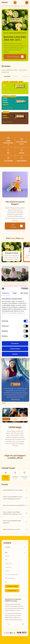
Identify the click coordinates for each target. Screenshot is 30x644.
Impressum (8, 567)
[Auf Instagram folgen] (7, 633)
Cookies (7, 571)
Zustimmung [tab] (5, 293)
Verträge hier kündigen (12, 586)
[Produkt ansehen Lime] (26, 91)
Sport (23, 419)
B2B (6, 582)
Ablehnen (15, 354)
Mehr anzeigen (15, 399)
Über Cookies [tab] (24, 293)
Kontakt (7, 556)
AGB (6, 560)
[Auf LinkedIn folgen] (15, 633)
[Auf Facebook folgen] (5, 633)
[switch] (26, 326)
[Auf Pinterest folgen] (9, 633)
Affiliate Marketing (10, 578)
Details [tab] (15, 293)
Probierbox (25, 76)
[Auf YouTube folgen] (11, 633)
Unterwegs (6, 419)
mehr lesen (15, 220)
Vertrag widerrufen (12, 590)
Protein (15, 76)
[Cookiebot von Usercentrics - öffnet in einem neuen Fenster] (21, 288)
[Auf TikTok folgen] (13, 633)
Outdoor (15, 419)
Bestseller (7, 76)
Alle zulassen (15, 343)
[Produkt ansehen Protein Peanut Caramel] (26, 107)
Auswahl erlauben (15, 348)
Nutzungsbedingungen (11, 574)
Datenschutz (8, 563)
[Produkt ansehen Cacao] (26, 122)
